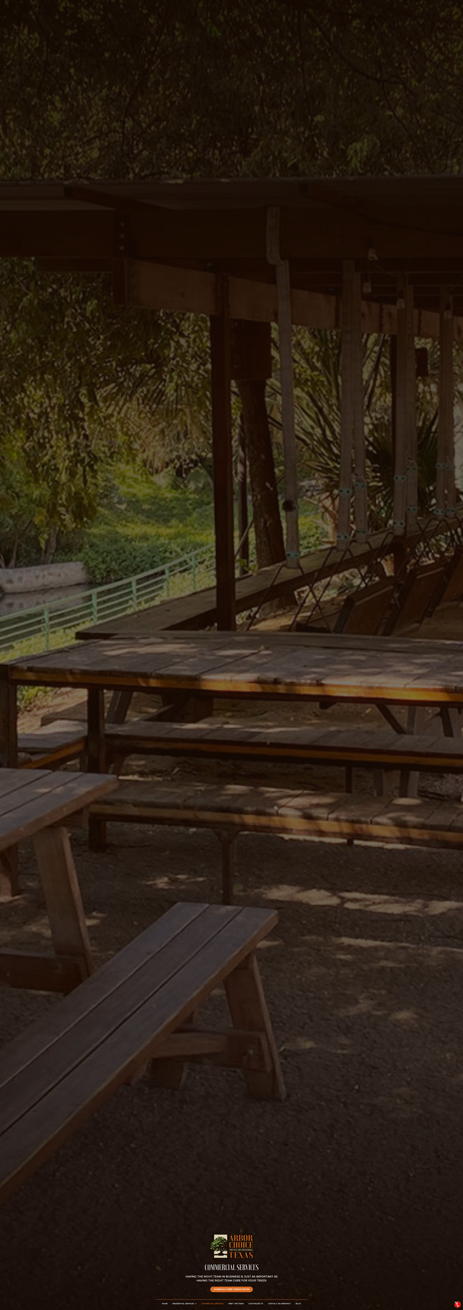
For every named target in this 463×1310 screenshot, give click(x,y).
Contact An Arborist (279, 1303)
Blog (298, 1303)
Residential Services (183, 1303)
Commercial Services (212, 1303)
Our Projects (256, 1303)
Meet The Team (236, 1303)
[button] (231, 1289)
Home (165, 1303)
